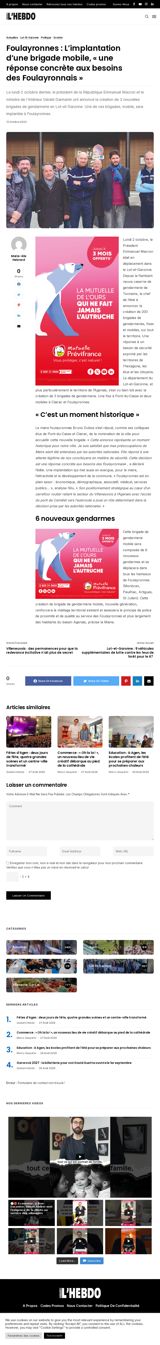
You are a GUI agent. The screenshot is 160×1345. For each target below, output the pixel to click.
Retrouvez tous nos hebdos (64, 4)
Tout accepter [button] (54, 1335)
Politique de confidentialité (118, 1306)
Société (57, 38)
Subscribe (94, 1260)
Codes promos (96, 4)
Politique (46, 38)
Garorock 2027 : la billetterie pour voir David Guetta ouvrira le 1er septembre (74, 1063)
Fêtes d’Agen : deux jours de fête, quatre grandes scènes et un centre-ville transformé (27, 759)
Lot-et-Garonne (29, 38)
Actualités (12, 38)
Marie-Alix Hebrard (19, 258)
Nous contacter (32, 4)
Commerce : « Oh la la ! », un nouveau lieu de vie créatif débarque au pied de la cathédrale (79, 759)
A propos (12, 4)
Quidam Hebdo (15, 772)
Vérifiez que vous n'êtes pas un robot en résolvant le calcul (47, 867)
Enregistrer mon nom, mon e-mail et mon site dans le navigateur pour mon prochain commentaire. (76, 863)
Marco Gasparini (67, 772)
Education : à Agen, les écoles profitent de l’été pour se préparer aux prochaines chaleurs (129, 759)
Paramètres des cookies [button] (23, 1335)
